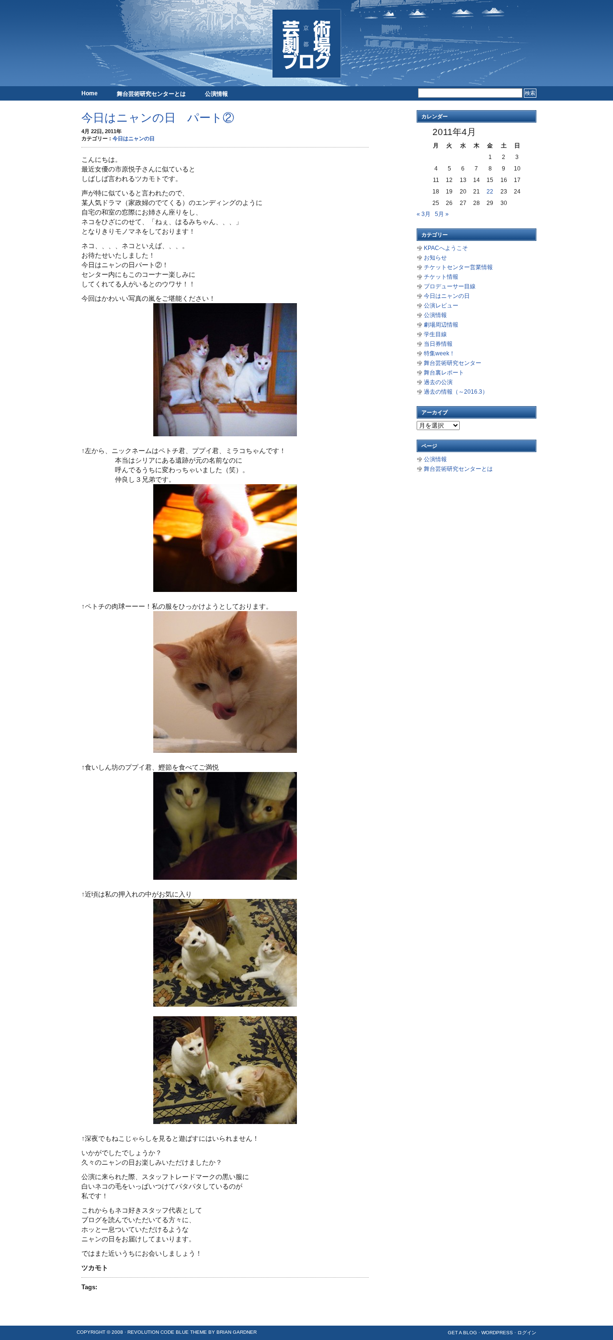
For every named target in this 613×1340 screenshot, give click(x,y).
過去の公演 (438, 382)
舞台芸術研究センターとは (151, 94)
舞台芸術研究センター (452, 363)
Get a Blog (462, 1332)
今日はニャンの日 (134, 138)
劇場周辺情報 (441, 324)
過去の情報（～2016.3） (456, 391)
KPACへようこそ (446, 248)
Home (89, 93)
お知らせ (435, 257)
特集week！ (439, 353)
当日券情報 (438, 344)
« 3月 (424, 214)
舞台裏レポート (444, 372)
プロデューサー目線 (450, 286)
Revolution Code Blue (158, 1332)
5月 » (442, 214)
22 (490, 191)
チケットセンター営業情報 (458, 267)
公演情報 (216, 94)
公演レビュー (441, 305)
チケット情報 (441, 276)
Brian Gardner (236, 1332)
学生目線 (435, 334)
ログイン (526, 1332)
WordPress (497, 1332)
